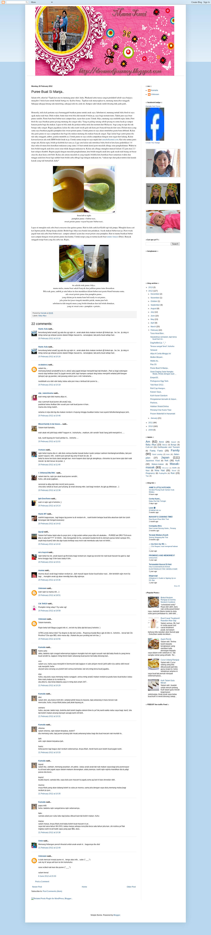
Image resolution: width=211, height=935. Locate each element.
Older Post (131, 887)
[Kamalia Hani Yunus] (155, 140)
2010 (150, 426)
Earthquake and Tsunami (169, 447)
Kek (166, 460)
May (153, 319)
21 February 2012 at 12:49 (49, 848)
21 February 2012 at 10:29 (49, 685)
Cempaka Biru (155, 526)
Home (84, 887)
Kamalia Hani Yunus (153, 106)
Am (148, 441)
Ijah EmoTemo (44, 499)
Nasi (148, 470)
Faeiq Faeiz (156, 450)
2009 (150, 430)
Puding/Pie (163, 473)
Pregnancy (150, 473)
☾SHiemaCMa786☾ (47, 473)
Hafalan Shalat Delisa (159, 406)
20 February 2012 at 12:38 (49, 490)
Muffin (174, 468)
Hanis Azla (43, 329)
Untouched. (153, 558)
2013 (150, 287)
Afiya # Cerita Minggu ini (160, 354)
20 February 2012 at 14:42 (49, 524)
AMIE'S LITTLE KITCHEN (160, 487)
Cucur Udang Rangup (170, 660)
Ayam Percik (166, 639)
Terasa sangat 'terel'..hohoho (162, 346)
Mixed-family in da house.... (50, 424)
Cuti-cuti (149, 447)
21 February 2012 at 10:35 (49, 794)
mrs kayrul (43, 552)
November (155, 298)
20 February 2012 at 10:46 (49, 416)
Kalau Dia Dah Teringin (157, 501)
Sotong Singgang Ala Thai (158, 537)
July (152, 312)
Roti (173, 473)
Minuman (165, 468)
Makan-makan (158, 464)
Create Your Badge (153, 143)
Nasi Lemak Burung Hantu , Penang (162, 528)
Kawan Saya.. (156, 392)
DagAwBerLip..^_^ (158, 343)
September (155, 305)
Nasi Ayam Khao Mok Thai (159, 519)
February (155, 330)
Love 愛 (152, 508)
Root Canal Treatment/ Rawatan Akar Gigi (170, 619)
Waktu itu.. (154, 361)
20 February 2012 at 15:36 (49, 580)
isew (168, 454)
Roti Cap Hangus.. (158, 388)
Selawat (153, 350)
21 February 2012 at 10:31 (49, 716)
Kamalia (42, 647)
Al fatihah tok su (155, 510)
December (155, 294)
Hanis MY (42, 514)
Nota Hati (160, 470)
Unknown (42, 588)
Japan (165, 457)
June (153, 316)
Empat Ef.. (154, 377)
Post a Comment (42, 881)
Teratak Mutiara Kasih (158, 535)
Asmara (41, 450)
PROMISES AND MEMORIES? (162, 555)
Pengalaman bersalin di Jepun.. (163, 399)
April (153, 323)
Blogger (117, 915)
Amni (161, 442)
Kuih (177, 460)
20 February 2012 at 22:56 (49, 639)
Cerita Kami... (155, 499)
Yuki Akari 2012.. (157, 385)
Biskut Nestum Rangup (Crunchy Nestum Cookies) (168, 600)
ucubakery (43, 365)
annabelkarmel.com (110, 139)
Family (175, 450)
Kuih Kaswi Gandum (158, 396)
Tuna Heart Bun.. (157, 333)
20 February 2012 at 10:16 (49, 338)
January (154, 418)
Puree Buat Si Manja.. (159, 368)
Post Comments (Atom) (52, 891)
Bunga (173, 445)
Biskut (164, 445)
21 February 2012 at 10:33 (49, 752)
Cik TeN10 (42, 604)
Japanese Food (153, 461)
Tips (147, 476)
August (154, 308)
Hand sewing (157, 454)
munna (41, 570)
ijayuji (40, 532)
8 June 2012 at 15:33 (47, 876)
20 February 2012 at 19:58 (49, 611)
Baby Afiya (42, 316)
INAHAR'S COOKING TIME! (161, 517)
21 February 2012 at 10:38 (49, 832)
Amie (40, 841)
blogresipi (153, 576)
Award (173, 442)
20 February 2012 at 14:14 (49, 506)
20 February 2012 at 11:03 (49, 441)
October (154, 301)
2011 (150, 423)
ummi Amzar (112, 236)
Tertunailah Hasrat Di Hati (160, 564)
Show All (177, 586)
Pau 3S (153, 364)
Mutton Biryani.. (156, 357)
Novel (174, 470)
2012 (150, 291)
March (153, 327)
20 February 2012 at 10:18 (49, 385)
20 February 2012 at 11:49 (49, 465)
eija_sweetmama (45, 393)
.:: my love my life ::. (158, 544)
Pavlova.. (154, 403)
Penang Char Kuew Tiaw (160, 410)
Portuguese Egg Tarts (159, 381)
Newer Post (37, 887)
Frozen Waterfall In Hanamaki (162, 414)
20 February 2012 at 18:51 (49, 595)
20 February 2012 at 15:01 (49, 562)
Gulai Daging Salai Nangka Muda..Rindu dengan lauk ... (163, 373)
